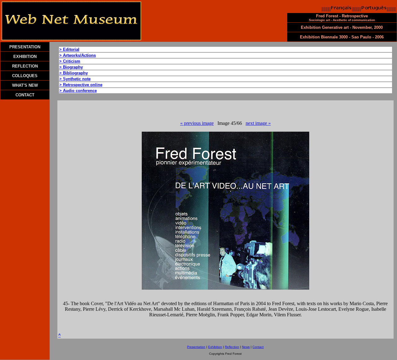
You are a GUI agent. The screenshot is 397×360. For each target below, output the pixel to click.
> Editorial (69, 49)
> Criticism (69, 61)
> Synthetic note (75, 79)
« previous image (197, 123)
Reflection (232, 347)
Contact (258, 347)
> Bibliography (73, 73)
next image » (258, 123)
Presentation (196, 347)
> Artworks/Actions (77, 55)
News (246, 347)
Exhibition (215, 347)
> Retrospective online (80, 84)
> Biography (71, 67)
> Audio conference (78, 90)
